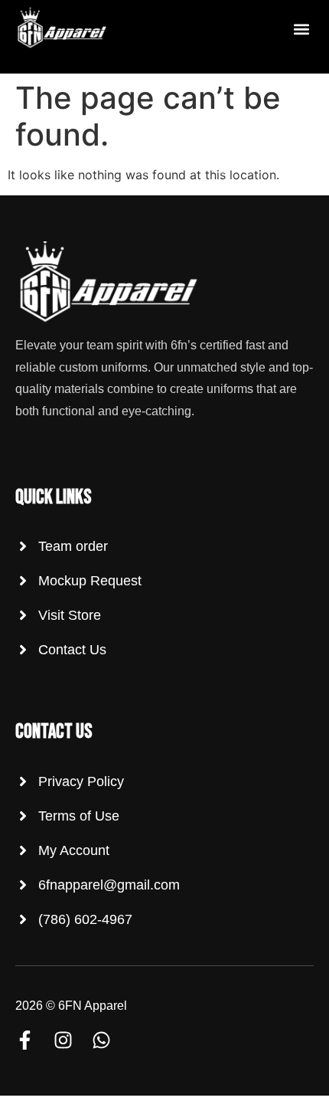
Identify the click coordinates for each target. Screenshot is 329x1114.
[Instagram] (63, 1040)
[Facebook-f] (24, 1040)
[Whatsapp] (101, 1040)
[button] (301, 29)
